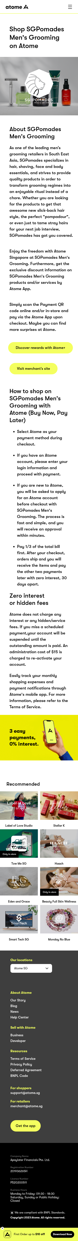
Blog (13, 1006)
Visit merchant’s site (33, 369)
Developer (18, 1041)
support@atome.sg (25, 1093)
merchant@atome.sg (26, 1106)
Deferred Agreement (26, 1070)
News (14, 1012)
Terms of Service (22, 1059)
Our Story (18, 1000)
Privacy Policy (21, 1064)
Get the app (25, 1126)
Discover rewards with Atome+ (40, 348)
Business (16, 1035)
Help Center (19, 1017)
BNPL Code (19, 1076)
